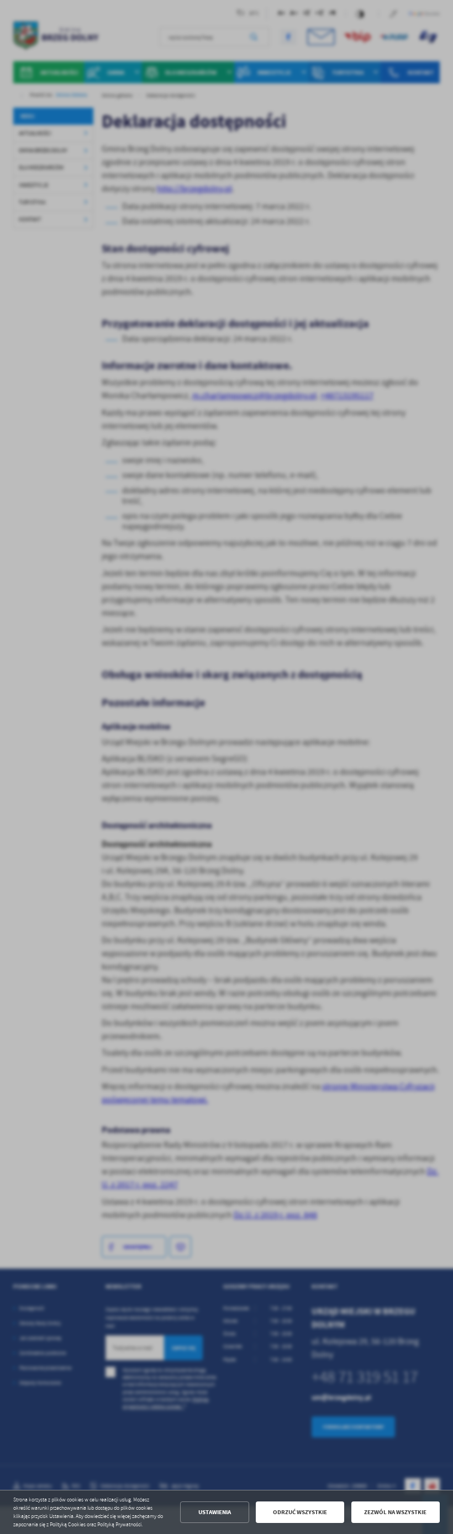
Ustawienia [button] (214, 1512)
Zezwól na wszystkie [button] (395, 1512)
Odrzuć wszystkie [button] (300, 1512)
